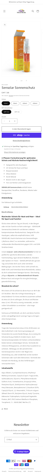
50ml (15, 103)
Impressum (38, 471)
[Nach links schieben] (16, 80)
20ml (6, 103)
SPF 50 (6, 112)
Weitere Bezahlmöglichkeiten (21, 140)
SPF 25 (18, 112)
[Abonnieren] (36, 439)
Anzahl (4, 117)
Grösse (6, 207)
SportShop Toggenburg (20, 468)
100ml (25, 103)
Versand (11, 95)
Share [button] (6, 409)
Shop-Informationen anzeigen (14, 152)
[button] (4, 11)
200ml (35, 103)
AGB (24, 471)
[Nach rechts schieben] (26, 80)
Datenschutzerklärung (14, 471)
